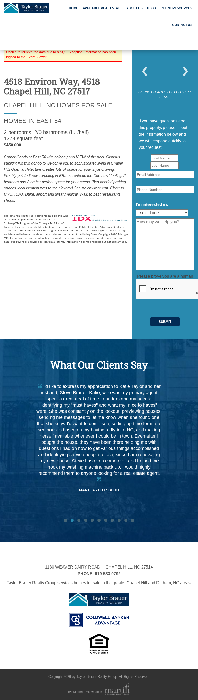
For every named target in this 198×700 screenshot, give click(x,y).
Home (73, 8)
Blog (151, 8)
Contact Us (182, 25)
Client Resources (176, 8)
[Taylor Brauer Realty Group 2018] (27, 7)
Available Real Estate (102, 8)
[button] (144, 71)
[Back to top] (183, 685)
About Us (134, 8)
